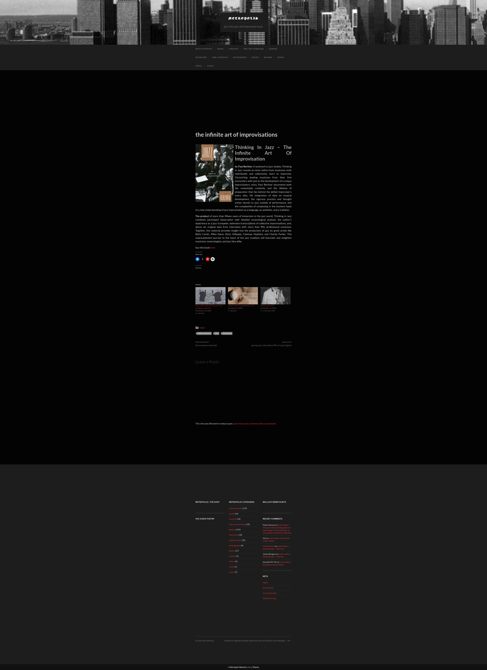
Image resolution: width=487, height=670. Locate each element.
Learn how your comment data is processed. (254, 423)
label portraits (220, 57)
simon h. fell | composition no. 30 (241, 305)
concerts (233, 49)
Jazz (217, 333)
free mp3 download (254, 49)
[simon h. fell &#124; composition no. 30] (243, 295)
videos (280, 57)
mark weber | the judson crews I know (277, 563)
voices (210, 66)
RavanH (281, 641)
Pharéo (256, 667)
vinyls (198, 66)
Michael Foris (268, 546)
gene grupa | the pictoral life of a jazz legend (271, 344)
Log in (265, 582)
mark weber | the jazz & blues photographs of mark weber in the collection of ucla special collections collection (277, 529)
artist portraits (203, 49)
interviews (201, 57)
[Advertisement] (243, 100)
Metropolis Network (238, 667)
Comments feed (270, 593)
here (212, 247)
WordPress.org (269, 598)
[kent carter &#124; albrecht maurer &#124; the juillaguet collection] (210, 295)
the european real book (206, 344)
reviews (268, 57)
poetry (255, 57)
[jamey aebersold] (275, 295)
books (220, 49)
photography (240, 57)
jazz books (227, 333)
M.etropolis (268, 641)
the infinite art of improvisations (236, 134)
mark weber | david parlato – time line (276, 547)
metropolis (243, 18)
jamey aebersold (266, 305)
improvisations (204, 333)
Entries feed (268, 587)
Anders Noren (241, 641)
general (273, 49)
